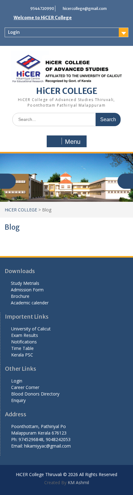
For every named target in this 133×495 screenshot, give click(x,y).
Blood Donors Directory (35, 394)
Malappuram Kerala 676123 (38, 433)
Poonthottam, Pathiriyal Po (38, 426)
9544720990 (42, 8)
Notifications (24, 342)
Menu (72, 141)
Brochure (20, 296)
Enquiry (18, 400)
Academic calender (30, 303)
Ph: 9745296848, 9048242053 (41, 439)
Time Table (22, 348)
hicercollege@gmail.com (85, 8)
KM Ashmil (77, 482)
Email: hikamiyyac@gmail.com (41, 446)
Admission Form (27, 290)
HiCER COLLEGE (66, 91)
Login (14, 32)
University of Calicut (31, 329)
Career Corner (25, 387)
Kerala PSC (22, 355)
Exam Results (24, 335)
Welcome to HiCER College (43, 17)
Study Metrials (25, 283)
